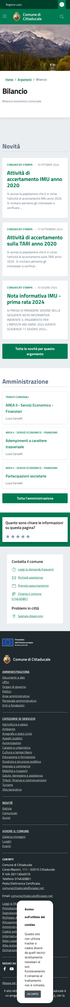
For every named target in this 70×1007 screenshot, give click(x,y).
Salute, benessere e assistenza (22, 775)
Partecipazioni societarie (26, 476)
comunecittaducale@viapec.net (23, 888)
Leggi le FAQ (10, 903)
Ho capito (32, 994)
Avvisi (6, 817)
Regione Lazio (14, 5)
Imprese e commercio (16, 766)
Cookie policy (10, 931)
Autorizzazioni (11, 743)
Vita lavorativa (12, 789)
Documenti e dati (13, 677)
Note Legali (9, 940)
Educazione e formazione (18, 757)
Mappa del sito (11, 983)
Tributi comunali (17, 397)
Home (9, 79)
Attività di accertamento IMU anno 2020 (34, 179)
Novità (7, 802)
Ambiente (8, 729)
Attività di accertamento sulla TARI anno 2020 (35, 240)
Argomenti (25, 79)
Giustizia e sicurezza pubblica (21, 761)
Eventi (6, 846)
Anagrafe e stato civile (17, 733)
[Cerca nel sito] (62, 16)
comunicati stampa (19, 165)
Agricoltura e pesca (15, 724)
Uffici (5, 682)
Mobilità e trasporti (15, 770)
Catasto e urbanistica (16, 747)
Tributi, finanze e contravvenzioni (24, 780)
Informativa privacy (15, 936)
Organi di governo (14, 686)
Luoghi (6, 841)
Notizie (7, 808)
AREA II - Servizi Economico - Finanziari (32, 432)
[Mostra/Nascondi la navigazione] (4, 16)
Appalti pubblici (12, 738)
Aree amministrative (16, 696)
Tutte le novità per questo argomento (35, 351)
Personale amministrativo (19, 700)
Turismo (7, 784)
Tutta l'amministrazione (35, 498)
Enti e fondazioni (13, 705)
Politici (6, 691)
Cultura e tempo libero (17, 752)
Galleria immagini (13, 836)
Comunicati (9, 813)
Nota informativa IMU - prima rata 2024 (34, 298)
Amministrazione (16, 671)
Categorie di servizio (18, 718)
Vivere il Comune (15, 831)
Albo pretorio (10, 945)
